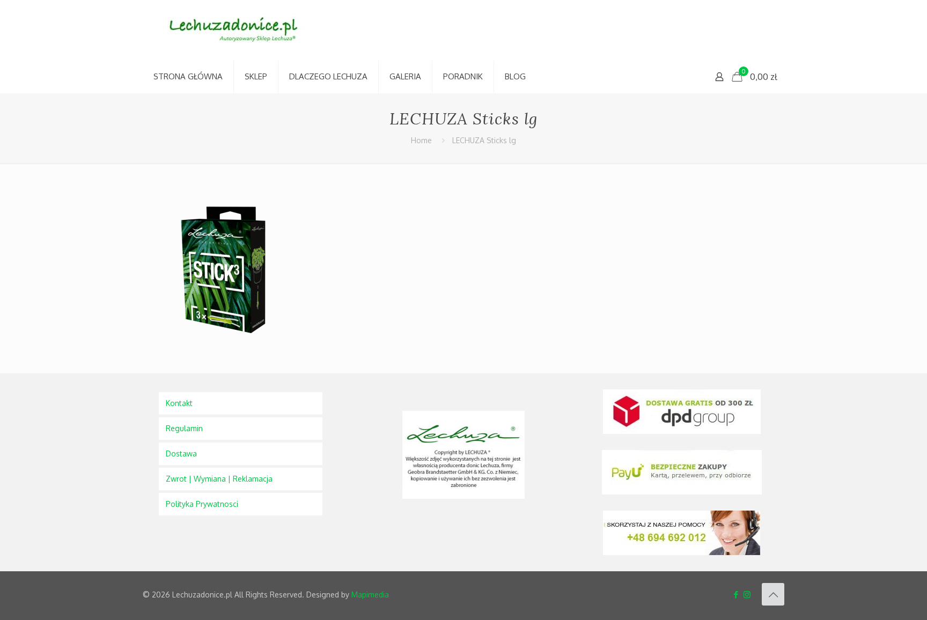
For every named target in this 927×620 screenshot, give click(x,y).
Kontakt (179, 403)
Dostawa (181, 453)
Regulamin (184, 428)
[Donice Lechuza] (239, 30)
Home (421, 140)
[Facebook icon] (736, 594)
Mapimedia (370, 594)
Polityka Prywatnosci (202, 503)
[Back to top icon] (773, 594)
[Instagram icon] (747, 594)
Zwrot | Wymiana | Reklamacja (219, 478)
